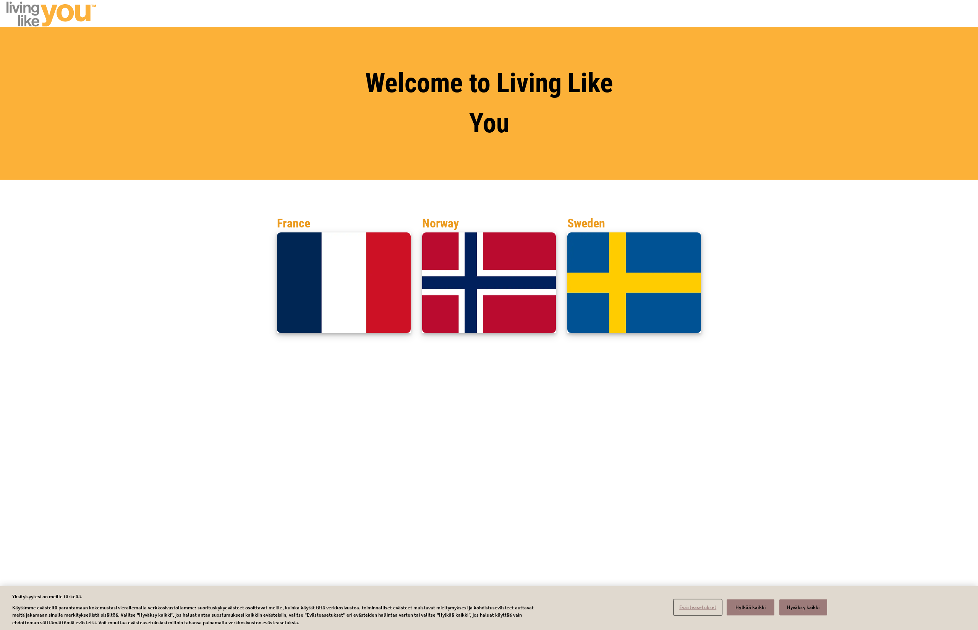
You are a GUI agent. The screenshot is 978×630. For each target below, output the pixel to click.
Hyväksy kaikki (803, 607)
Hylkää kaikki (750, 607)
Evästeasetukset (697, 607)
